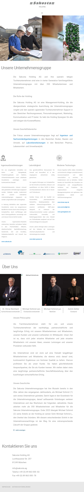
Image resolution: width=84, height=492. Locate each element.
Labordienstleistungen (35, 143)
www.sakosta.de (6, 241)
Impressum (6, 487)
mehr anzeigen (20, 430)
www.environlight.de (64, 207)
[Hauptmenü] (42, 13)
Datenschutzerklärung (21, 487)
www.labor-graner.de (36, 239)
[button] (47, 430)
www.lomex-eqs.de (63, 202)
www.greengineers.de (64, 212)
